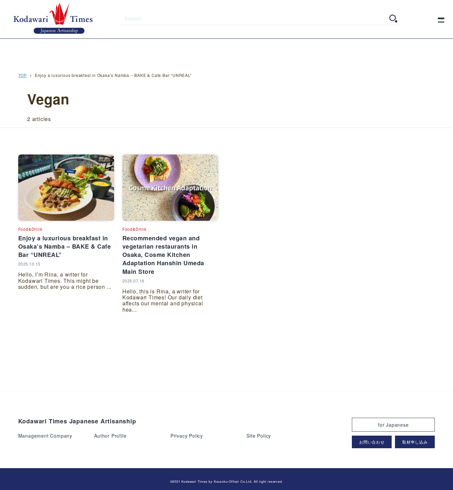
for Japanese (393, 424)
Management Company (45, 435)
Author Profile (110, 435)
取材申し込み (415, 442)
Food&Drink (30, 229)
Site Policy (258, 435)
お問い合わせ (372, 442)
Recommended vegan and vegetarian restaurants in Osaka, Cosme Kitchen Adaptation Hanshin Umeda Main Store (163, 255)
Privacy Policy (186, 435)
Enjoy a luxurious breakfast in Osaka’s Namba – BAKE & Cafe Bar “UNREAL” (64, 246)
